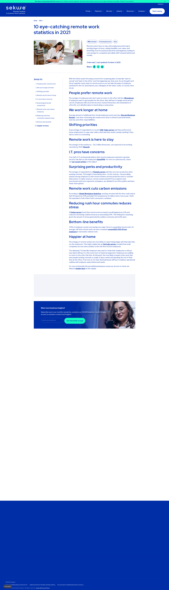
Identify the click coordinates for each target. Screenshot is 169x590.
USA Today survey (107, 130)
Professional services (105, 41)
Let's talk (49, 524)
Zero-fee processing (52, 537)
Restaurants (131, 537)
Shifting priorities (43, 91)
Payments (98, 11)
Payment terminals (79, 540)
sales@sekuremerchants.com (15, 528)
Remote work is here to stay (46, 95)
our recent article (79, 162)
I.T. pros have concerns (44, 99)
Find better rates (78, 515)
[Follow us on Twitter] (7, 547)
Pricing (88, 11)
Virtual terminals (78, 542)
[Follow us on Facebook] (12, 547)
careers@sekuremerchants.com (15, 532)
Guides (106, 463)
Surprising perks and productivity (44, 104)
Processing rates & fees (41, 373)
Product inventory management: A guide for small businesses (119, 385)
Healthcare (130, 524)
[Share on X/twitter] (98, 66)
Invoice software (78, 545)
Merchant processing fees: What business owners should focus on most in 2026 (48, 386)
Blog (40, 20)
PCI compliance (105, 542)
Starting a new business (80, 520)
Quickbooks (103, 547)
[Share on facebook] (94, 66)
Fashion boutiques (132, 517)
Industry (119, 11)
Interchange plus (51, 540)
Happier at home (43, 126)
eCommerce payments (80, 530)
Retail (129, 539)
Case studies (108, 481)
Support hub (104, 515)
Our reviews (49, 520)
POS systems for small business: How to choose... (70, 584)
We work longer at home (45, 88)
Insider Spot (80, 269)
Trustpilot (9, 572)
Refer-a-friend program (107, 520)
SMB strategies (92, 41)
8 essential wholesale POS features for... (17, 584)
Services (109, 11)
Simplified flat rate (51, 542)
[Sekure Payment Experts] (17, 9)
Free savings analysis (106, 517)
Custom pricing (50, 535)
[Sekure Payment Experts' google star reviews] (22, 567)
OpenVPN (101, 159)
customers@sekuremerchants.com (16, 530)
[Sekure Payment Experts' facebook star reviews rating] (37, 567)
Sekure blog (103, 522)
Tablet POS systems (79, 537)
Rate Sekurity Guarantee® (54, 545)
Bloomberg (129, 98)
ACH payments (77, 547)
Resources (130, 11)
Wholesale (130, 542)
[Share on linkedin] (102, 66)
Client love (103, 527)
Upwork (86, 147)
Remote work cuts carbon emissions (46, 110)
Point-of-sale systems (80, 535)
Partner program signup (107, 529)
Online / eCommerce (133, 532)
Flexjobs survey (99, 172)
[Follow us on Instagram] (23, 547)
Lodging (129, 529)
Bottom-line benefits (44, 122)
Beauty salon (131, 515)
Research (107, 472)
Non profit (130, 527)
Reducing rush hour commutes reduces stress (45, 117)
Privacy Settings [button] (7, 586)
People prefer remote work (46, 84)
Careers (160, 4)
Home (35, 20)
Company (141, 11)
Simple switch (104, 545)
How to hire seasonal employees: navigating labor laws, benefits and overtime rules (83, 386)
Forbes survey (76, 212)
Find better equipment (80, 517)
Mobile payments (78, 532)
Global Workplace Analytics (90, 194)
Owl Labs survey (109, 244)
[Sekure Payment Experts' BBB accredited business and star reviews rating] (53, 567)
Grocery (129, 520)
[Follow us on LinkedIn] (18, 547)
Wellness (130, 544)
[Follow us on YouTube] (28, 547)
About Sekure (50, 515)
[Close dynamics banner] (164, 1)
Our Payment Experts (52, 517)
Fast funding (104, 540)
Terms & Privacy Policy (43, 588)
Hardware (130, 522)
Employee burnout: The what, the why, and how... (43, 584)
